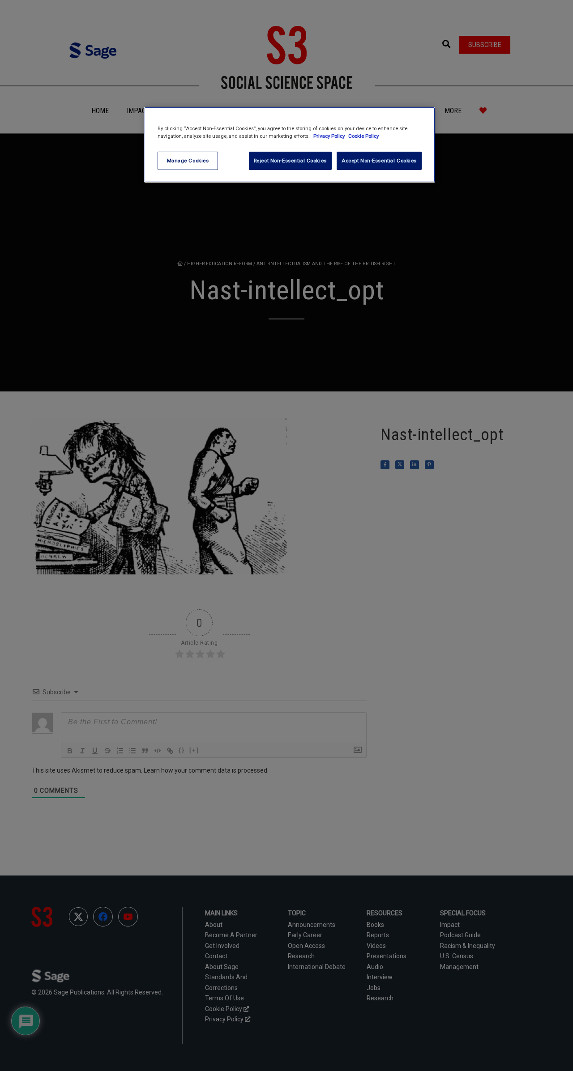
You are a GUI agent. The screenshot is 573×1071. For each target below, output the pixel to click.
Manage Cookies (188, 160)
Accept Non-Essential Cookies (379, 160)
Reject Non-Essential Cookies (290, 160)
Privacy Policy (329, 136)
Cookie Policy (363, 136)
